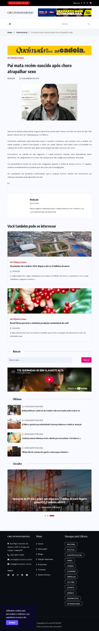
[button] (45, 515)
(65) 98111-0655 (17, 555)
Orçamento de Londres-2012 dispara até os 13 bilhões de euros (40, 266)
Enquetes (42, 564)
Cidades (70, 566)
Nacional (71, 544)
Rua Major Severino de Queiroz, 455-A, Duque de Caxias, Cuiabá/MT (18, 547)
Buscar (86, 360)
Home (9, 32)
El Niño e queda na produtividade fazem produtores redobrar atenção (52, 424)
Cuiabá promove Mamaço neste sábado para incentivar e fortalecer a (51, 438)
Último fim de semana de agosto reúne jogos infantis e (45, 452)
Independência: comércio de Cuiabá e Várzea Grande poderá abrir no (51, 410)
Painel (70, 561)
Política (70, 550)
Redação (16, 271)
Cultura (70, 582)
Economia (71, 571)
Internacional (21, 32)
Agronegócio (73, 598)
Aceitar (12, 622)
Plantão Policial (74, 555)
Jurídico (70, 593)
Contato (42, 569)
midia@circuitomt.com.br (21, 564)
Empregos (71, 577)
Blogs (40, 554)
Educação (42, 549)
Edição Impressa (45, 559)
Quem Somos (44, 574)
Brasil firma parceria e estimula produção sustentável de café (39, 323)
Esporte (70, 588)
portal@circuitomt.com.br (21, 559)
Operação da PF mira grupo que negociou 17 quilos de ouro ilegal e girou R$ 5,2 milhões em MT (49, 500)
